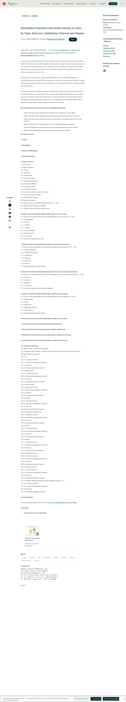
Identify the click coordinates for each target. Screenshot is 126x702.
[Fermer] (123, 699)
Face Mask (24, 557)
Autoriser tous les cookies (111, 698)
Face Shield (32, 557)
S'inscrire (113, 3)
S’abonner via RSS (108, 51)
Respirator (63, 557)
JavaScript (106, 56)
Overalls (56, 557)
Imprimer (106, 45)
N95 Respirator (47, 557)
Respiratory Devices (26, 560)
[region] (63, 699)
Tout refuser (95, 698)
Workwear (36, 560)
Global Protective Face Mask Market (35, 513)
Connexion (102, 3)
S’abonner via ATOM (109, 53)
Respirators (71, 557)
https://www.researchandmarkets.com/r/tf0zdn (62, 502)
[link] (45, 3)
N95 (39, 557)
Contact (23, 585)
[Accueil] (10, 3)
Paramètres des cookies (81, 698)
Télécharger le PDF (109, 48)
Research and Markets (56, 39)
